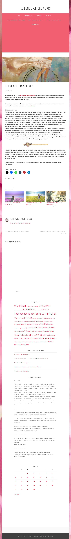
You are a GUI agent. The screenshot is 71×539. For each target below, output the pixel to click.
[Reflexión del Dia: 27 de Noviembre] (56, 196)
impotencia (22, 328)
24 (40, 485)
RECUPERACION (22, 334)
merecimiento (24, 331)
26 (52, 485)
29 (27, 489)
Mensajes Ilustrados (34, 20)
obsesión (32, 331)
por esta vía (31, 106)
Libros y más (35, 24)
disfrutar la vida (43, 321)
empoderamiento (20, 324)
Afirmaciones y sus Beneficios (16, 20)
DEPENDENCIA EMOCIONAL (25, 321)
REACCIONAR (50, 331)
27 (15, 489)
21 (21, 485)
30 (34, 489)
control (43, 318)
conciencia (36, 313)
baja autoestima (38, 310)
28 (21, 489)
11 (46, 477)
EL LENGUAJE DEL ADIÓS (35, 8)
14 (21, 481)
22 (27, 485)
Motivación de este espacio (53, 20)
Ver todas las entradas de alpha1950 (20, 223)
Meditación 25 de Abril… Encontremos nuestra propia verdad (53, 232)
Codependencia (28, 16)
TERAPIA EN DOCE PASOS (20, 341)
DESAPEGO (35, 321)
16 (34, 481)
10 (40, 477)
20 (15, 485)
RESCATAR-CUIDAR (22, 338)
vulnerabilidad (24, 345)
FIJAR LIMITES (36, 324)
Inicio (18, 16)
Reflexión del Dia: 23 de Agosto (21, 371)
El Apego (48, 16)
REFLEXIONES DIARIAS (40, 335)
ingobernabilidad (30, 328)
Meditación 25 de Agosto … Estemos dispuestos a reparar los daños (31, 358)
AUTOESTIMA (28, 309)
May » (18, 494)
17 (40, 481)
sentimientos (33, 338)
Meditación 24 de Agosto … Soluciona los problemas (27, 367)
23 (34, 485)
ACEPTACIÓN (20, 305)
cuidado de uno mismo (50, 318)
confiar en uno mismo (36, 318)
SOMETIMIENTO (50, 338)
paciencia (37, 331)
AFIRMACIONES (35, 306)
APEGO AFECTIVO (45, 306)
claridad (45, 309)
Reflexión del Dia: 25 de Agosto (21, 354)
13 (15, 481)
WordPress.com (47, 536)
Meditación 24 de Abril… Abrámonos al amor (17, 231)
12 (52, 477)
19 (52, 481)
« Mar (15, 494)
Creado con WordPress (25, 536)
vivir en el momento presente (41, 341)
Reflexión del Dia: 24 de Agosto (21, 363)
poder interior (43, 331)
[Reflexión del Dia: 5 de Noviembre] (14, 196)
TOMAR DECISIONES (30, 342)
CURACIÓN (16, 321)
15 (27, 481)
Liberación (39, 16)
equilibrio (29, 324)
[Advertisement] (35, 39)
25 (46, 485)
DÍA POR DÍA (50, 321)
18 (46, 481)
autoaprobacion (18, 310)
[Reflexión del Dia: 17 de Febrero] (35, 196)
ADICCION (29, 306)
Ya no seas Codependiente (27, 95)
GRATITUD (44, 324)
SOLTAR (41, 338)
